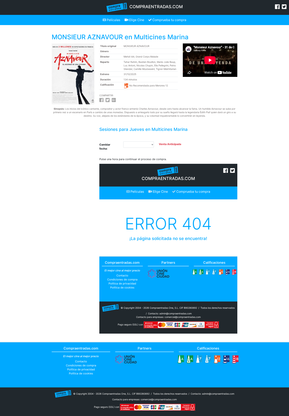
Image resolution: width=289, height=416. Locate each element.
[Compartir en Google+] (114, 100)
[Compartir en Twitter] (108, 100)
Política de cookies (122, 287)
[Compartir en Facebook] (101, 100)
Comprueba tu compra (169, 20)
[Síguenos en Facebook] (277, 7)
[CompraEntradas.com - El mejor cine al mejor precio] (116, 7)
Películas (113, 20)
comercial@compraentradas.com (183, 317)
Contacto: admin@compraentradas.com (170, 313)
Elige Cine (136, 20)
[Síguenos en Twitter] (284, 7)
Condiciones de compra (122, 279)
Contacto (122, 275)
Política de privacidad (122, 283)
